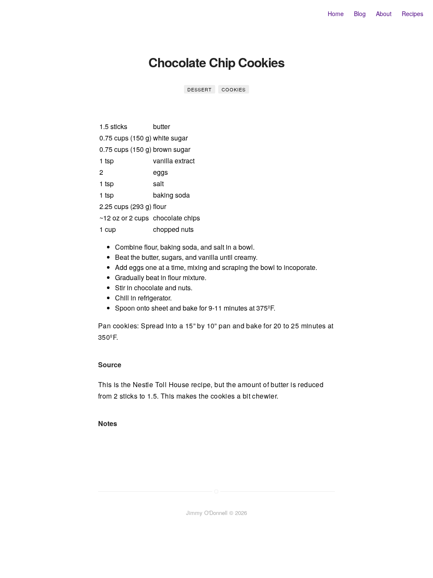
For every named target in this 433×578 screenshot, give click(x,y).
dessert (199, 89)
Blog (360, 13)
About (384, 13)
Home (336, 13)
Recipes (412, 13)
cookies (234, 89)
